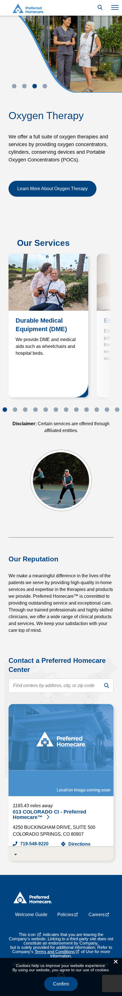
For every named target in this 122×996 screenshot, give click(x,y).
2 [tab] (24, 86)
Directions (79, 844)
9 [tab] (86, 409)
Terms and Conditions (55, 951)
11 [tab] (107, 409)
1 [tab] (14, 86)
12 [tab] (117, 409)
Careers (97, 914)
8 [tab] (76, 409)
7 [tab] (66, 409)
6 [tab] (56, 409)
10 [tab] (96, 409)
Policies (65, 914)
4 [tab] (45, 86)
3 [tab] (34, 86)
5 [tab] (45, 409)
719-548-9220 (34, 843)
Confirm (61, 984)
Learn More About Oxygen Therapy (52, 188)
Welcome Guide (31, 914)
